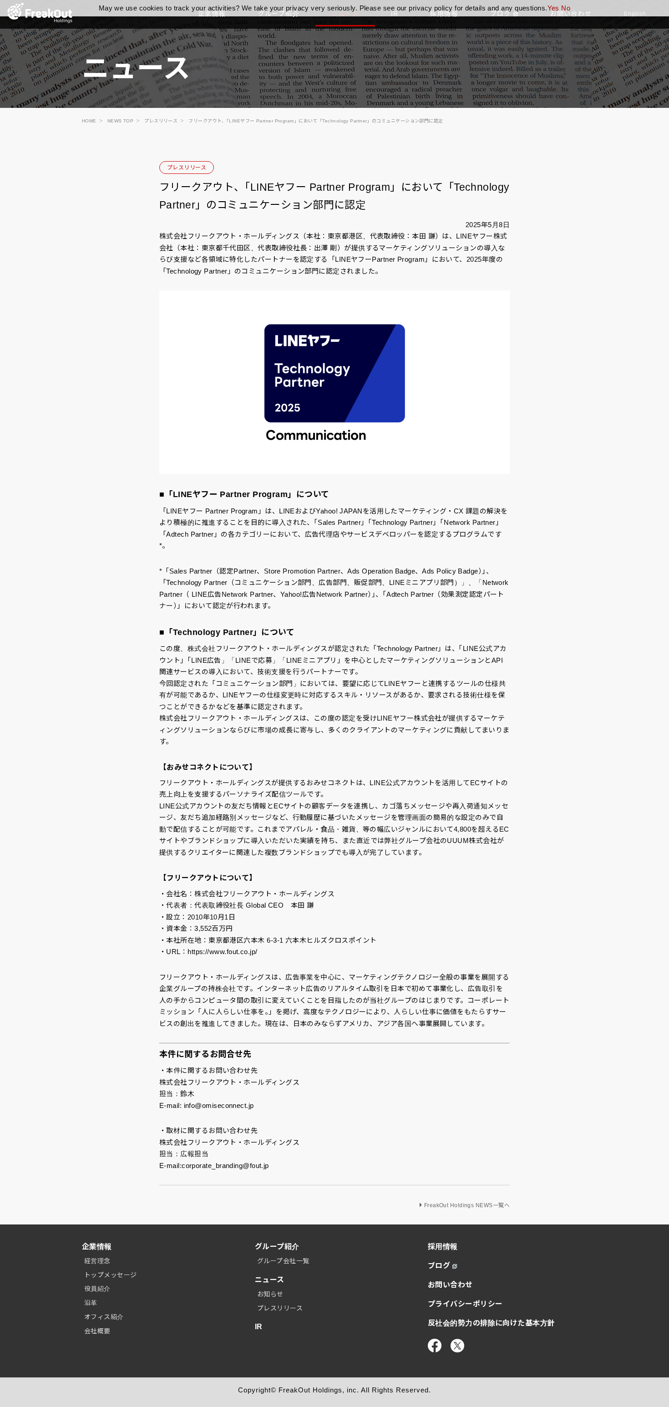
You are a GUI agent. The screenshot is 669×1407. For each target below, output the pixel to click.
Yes (553, 8)
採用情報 (443, 1246)
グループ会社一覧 (283, 1261)
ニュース (269, 1280)
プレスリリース (186, 167)
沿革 (90, 1302)
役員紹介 (97, 1288)
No (565, 8)
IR (259, 1327)
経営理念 (97, 1261)
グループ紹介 (277, 1246)
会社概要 (97, 1331)
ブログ (439, 1266)
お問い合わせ (450, 1285)
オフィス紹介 (104, 1317)
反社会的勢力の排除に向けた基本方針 (491, 1323)
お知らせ (270, 1294)
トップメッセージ (110, 1275)
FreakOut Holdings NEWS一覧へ (467, 1205)
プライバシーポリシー (465, 1304)
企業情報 (97, 1246)
